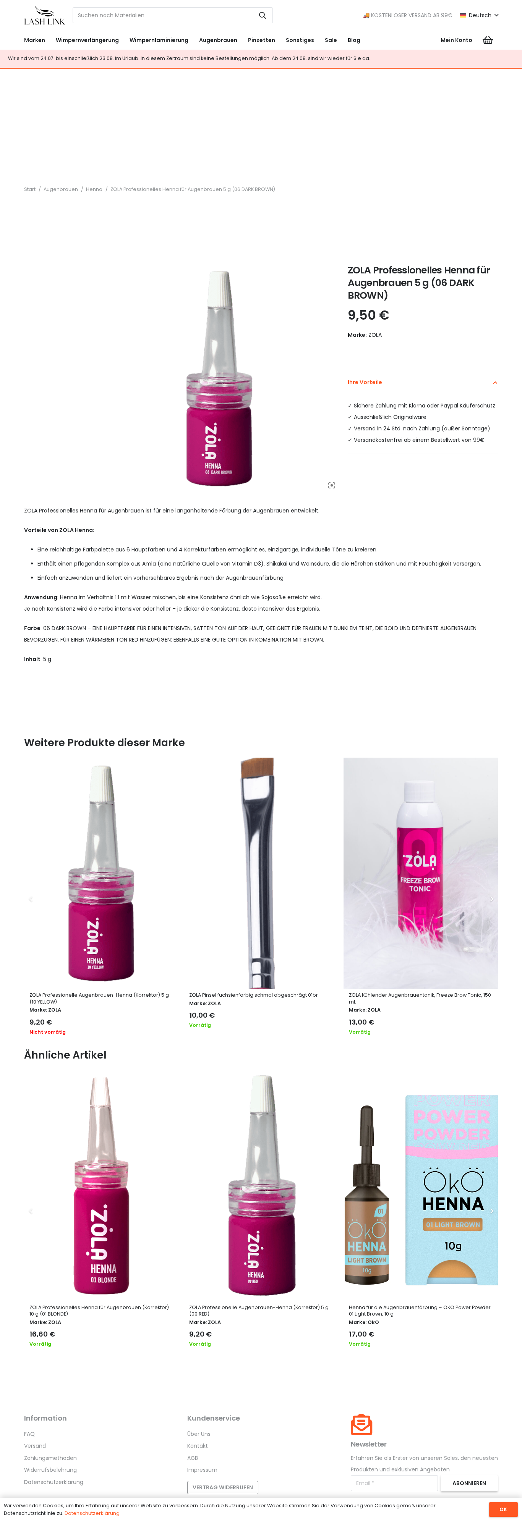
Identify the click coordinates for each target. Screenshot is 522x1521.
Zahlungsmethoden (50, 1458)
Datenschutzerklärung (53, 1482)
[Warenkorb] (488, 40)
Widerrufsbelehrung (50, 1470)
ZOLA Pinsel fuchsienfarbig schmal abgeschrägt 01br (253, 995)
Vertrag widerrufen (223, 1487)
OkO (373, 1322)
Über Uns (199, 1434)
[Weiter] (491, 899)
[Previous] (30, 899)
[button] (478, 15)
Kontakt (197, 1446)
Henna (94, 189)
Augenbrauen (61, 189)
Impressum (202, 1470)
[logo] (44, 15)
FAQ (29, 1434)
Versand (35, 1446)
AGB (192, 1458)
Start (30, 189)
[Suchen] (262, 15)
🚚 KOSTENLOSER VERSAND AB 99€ (407, 15)
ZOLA (54, 1010)
